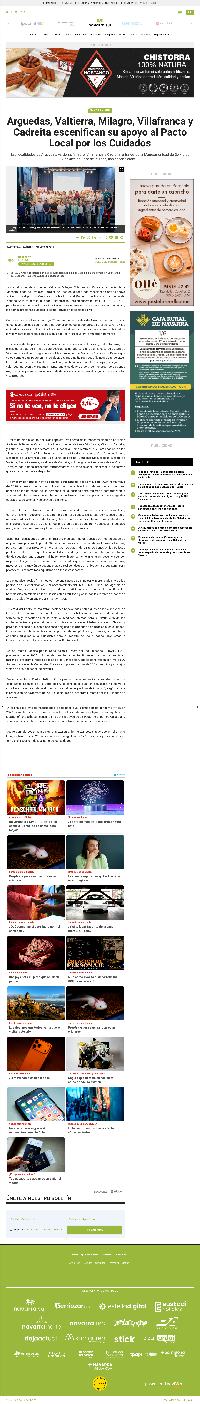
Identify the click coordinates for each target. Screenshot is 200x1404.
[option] (100, 23)
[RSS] (25, 12)
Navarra (122, 34)
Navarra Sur (100, 110)
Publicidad (120, 1254)
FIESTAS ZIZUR (66, 3)
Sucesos (133, 34)
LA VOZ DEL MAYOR (147, 3)
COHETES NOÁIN (82, 3)
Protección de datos (119, 1263)
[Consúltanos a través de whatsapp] (21, 12)
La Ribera (56, 34)
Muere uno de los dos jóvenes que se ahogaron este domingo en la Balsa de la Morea (159, 540)
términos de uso (31, 1229)
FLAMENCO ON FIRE (113, 3)
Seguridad (100, 1263)
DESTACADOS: (49, 3)
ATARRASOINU (97, 3)
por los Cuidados (44, 247)
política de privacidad (52, 1229)
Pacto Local (14, 247)
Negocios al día (162, 34)
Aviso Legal (75, 1263)
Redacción (24, 256)
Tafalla (67, 34)
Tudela (44, 34)
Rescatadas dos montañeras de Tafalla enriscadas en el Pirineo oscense (158, 507)
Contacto (107, 1254)
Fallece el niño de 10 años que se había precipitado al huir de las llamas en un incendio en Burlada (162, 474)
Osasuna (145, 34)
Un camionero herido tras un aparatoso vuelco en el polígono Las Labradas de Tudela (162, 485)
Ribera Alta (80, 34)
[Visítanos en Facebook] (7, 12)
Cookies (88, 1263)
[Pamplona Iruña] (172, 1354)
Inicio (75, 1254)
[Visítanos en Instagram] (16, 12)
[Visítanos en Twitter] (12, 12)
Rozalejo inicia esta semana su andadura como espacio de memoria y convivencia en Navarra (161, 552)
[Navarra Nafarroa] (100, 1366)
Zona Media (95, 34)
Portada (34, 34)
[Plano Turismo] (114, 1354)
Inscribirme (94, 1229)
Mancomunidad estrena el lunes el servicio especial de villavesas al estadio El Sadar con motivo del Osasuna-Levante (161, 518)
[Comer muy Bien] (85, 1354)
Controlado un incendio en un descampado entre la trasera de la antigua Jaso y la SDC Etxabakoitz (160, 496)
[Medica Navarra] (56, 1354)
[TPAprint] (143, 1354)
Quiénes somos (90, 1254)
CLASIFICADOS (130, 3)
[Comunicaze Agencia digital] (100, 1277)
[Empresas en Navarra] (27, 1354)
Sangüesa (110, 34)
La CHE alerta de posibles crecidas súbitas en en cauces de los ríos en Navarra (162, 529)
